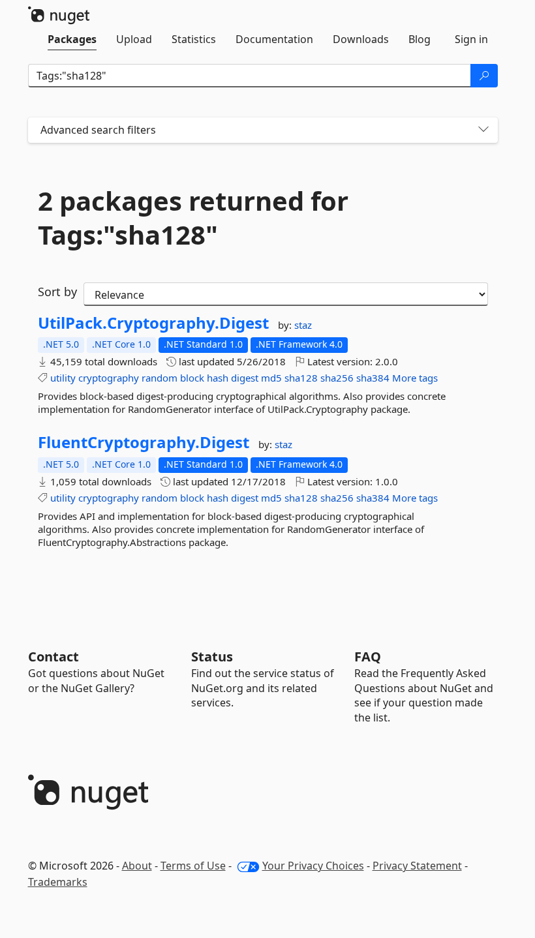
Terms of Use (193, 865)
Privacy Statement (417, 865)
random (159, 377)
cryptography (108, 377)
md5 (271, 377)
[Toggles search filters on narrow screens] (483, 130)
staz (303, 324)
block (192, 377)
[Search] (484, 75)
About (137, 865)
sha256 (337, 377)
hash (217, 377)
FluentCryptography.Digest (143, 442)
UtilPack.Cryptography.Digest (153, 323)
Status (212, 656)
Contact (53, 656)
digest (244, 377)
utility (63, 377)
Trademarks (57, 882)
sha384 (373, 377)
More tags (415, 377)
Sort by (57, 291)
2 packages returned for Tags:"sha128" (193, 218)
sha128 (301, 377)
